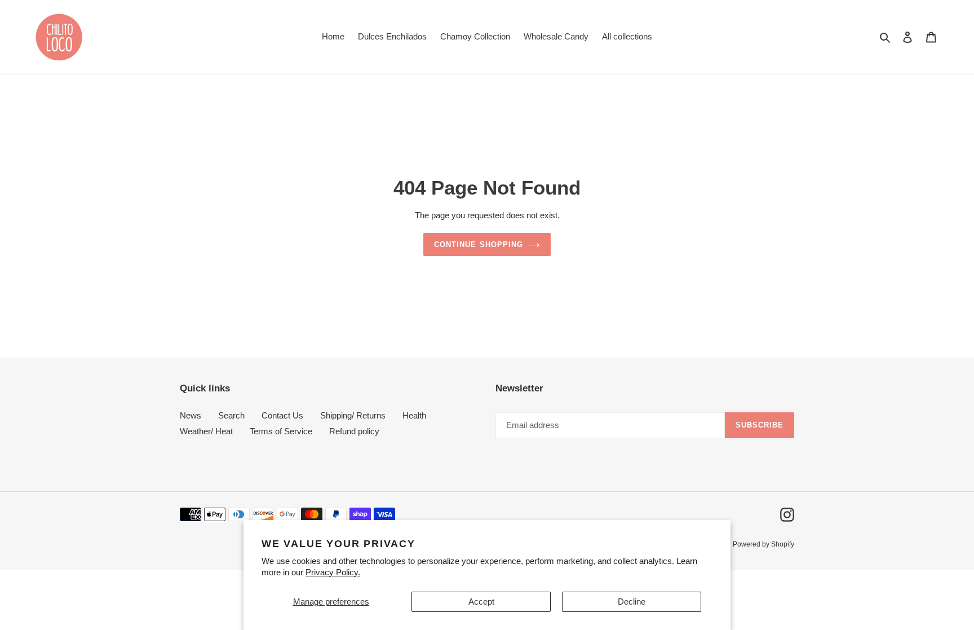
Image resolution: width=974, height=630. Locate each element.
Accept (481, 601)
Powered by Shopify (763, 544)
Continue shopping (478, 244)
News (190, 415)
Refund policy (354, 431)
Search (231, 415)
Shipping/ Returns (353, 415)
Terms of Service (281, 431)
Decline (631, 601)
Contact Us (282, 415)
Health (414, 415)
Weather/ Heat (206, 431)
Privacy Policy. (333, 572)
